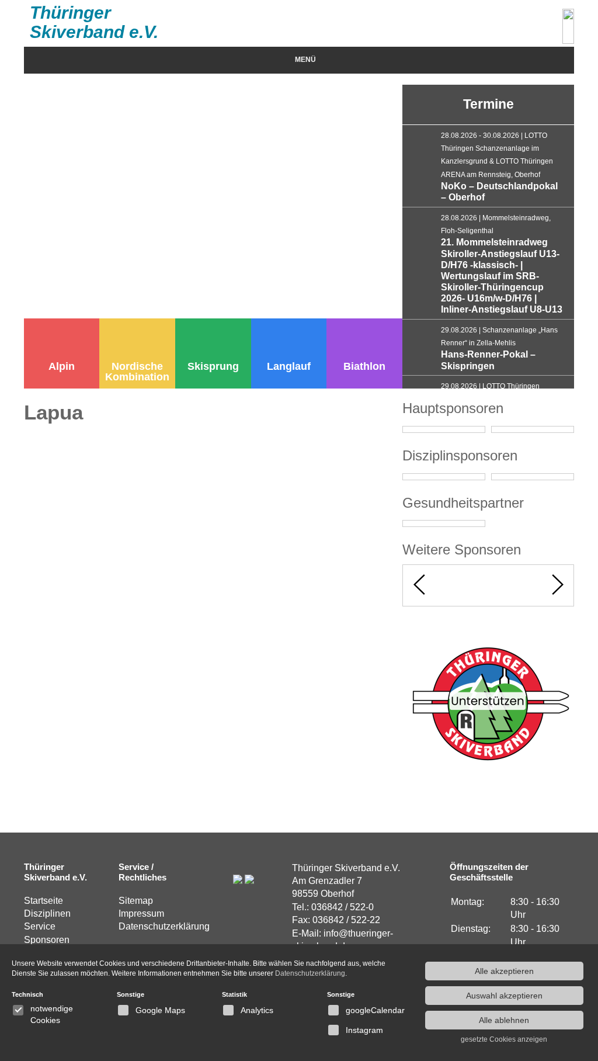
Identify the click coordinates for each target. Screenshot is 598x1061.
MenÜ (305, 60)
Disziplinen (47, 913)
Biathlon (364, 366)
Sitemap (136, 901)
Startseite (43, 901)
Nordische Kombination (137, 371)
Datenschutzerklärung (164, 926)
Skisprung (213, 366)
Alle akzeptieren (504, 971)
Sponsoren (46, 940)
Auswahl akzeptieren (504, 995)
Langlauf (289, 366)
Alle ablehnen (504, 1020)
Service (39, 926)
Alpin (61, 366)
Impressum (141, 913)
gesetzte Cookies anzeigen (504, 1039)
